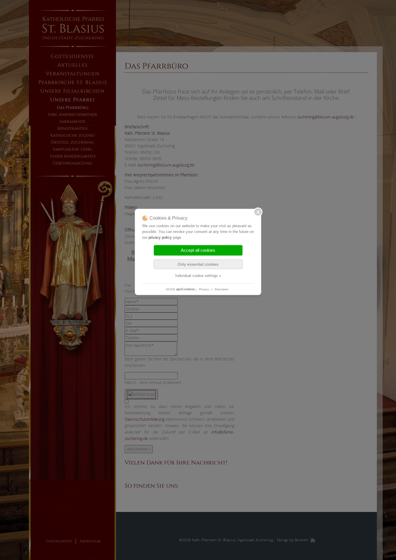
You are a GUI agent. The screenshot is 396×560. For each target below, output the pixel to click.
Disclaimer (222, 289)
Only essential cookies (198, 264)
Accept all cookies (198, 250)
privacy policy (160, 237)
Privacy (204, 289)
